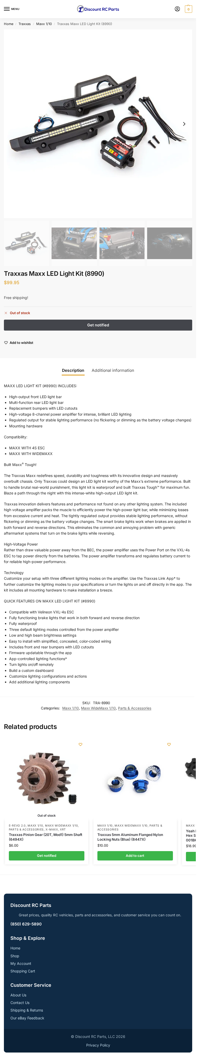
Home (8, 24)
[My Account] (177, 9)
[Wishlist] (80, 744)
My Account (20, 963)
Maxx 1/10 (44, 24)
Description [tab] (73, 370)
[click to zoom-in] (98, 123)
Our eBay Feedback (27, 1018)
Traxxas (24, 24)
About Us (18, 995)
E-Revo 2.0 (17, 825)
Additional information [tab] (113, 370)
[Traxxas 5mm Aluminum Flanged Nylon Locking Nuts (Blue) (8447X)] (135, 778)
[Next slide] (184, 123)
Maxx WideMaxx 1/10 (98, 708)
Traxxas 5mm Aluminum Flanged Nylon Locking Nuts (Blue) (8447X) (130, 837)
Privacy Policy (98, 1045)
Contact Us (19, 1002)
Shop (14, 956)
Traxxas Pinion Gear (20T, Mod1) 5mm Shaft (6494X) (45, 837)
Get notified (46, 855)
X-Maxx (52, 829)
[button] (188, 9)
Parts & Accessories (134, 708)
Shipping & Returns (26, 1010)
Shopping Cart (22, 971)
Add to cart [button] (135, 855)
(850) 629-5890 (26, 924)
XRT (63, 829)
